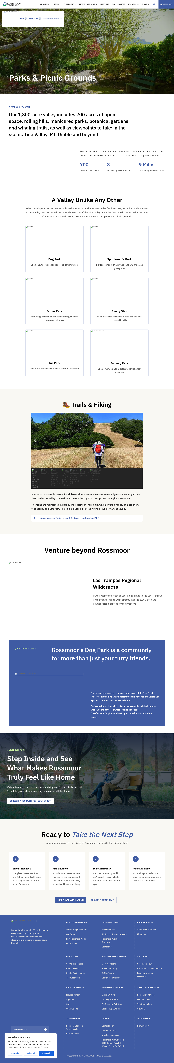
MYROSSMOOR (166, 4)
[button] (35, 440)
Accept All (46, 1053)
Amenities (33, 19)
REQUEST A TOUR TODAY (102, 900)
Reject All (31, 1053)
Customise (15, 1053)
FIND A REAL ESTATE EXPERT (71, 900)
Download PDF (92, 518)
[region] (31, 1045)
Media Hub (104, 4)
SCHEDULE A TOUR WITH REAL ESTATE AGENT (30, 801)
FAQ (113, 4)
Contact (121, 4)
